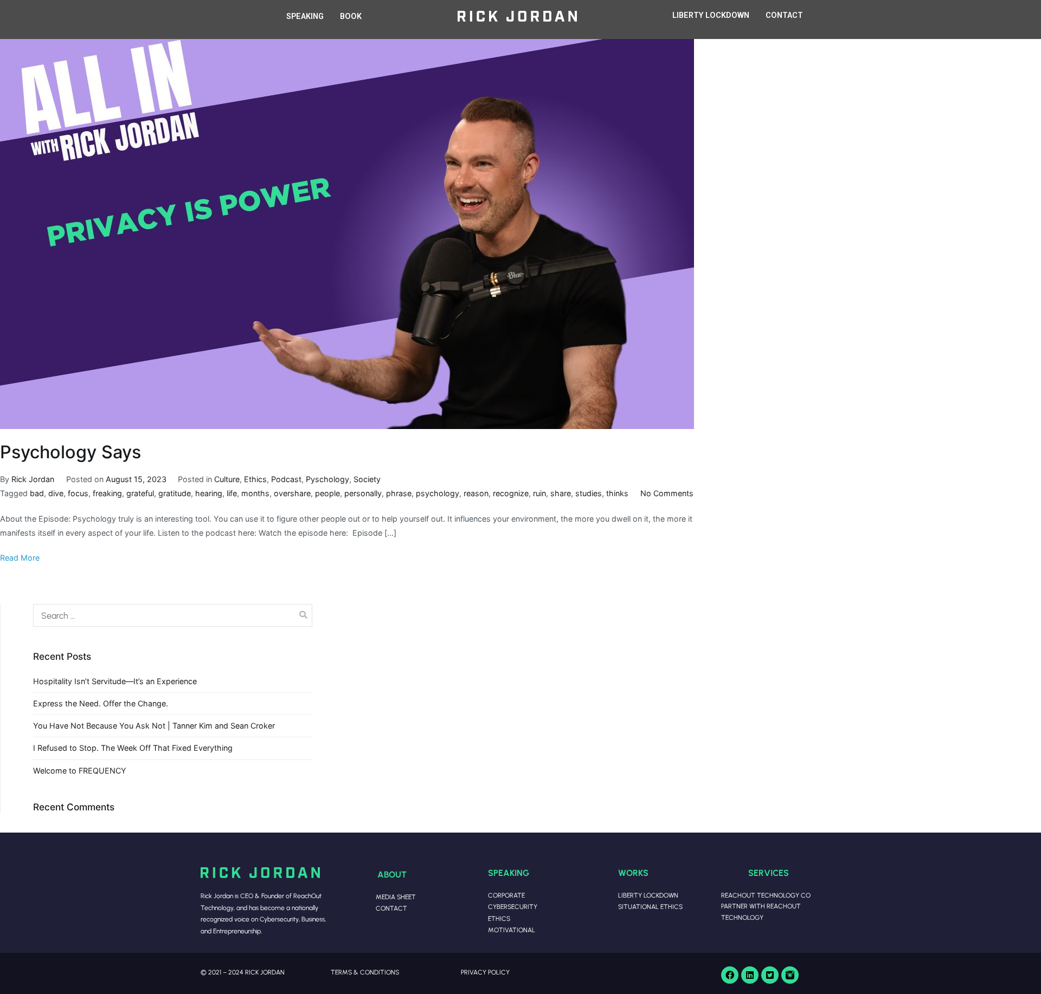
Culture (227, 479)
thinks (617, 493)
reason (476, 493)
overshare (292, 493)
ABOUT (392, 874)
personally (363, 493)
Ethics (255, 479)
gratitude (174, 493)
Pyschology (327, 479)
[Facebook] (729, 975)
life (232, 493)
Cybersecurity (512, 906)
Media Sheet (396, 897)
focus (78, 493)
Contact (391, 908)
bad (37, 493)
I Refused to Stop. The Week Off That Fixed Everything (133, 747)
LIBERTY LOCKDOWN (710, 15)
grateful (140, 493)
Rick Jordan (32, 479)
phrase (399, 493)
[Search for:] (172, 615)
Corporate (506, 895)
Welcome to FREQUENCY (79, 770)
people (327, 493)
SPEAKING (305, 16)
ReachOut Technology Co (766, 895)
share (560, 493)
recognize (511, 493)
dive (55, 493)
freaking (107, 493)
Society (367, 479)
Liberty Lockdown (648, 895)
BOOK (351, 16)
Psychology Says (70, 452)
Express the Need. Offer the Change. (100, 703)
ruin (539, 493)
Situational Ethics (650, 906)
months (255, 493)
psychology (437, 493)
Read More (20, 557)
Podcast (286, 479)
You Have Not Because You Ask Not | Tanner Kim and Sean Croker (154, 725)
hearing (208, 493)
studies (588, 493)
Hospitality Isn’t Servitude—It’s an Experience (115, 681)
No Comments (666, 493)
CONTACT (784, 15)
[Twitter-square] (770, 975)
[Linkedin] (750, 975)
